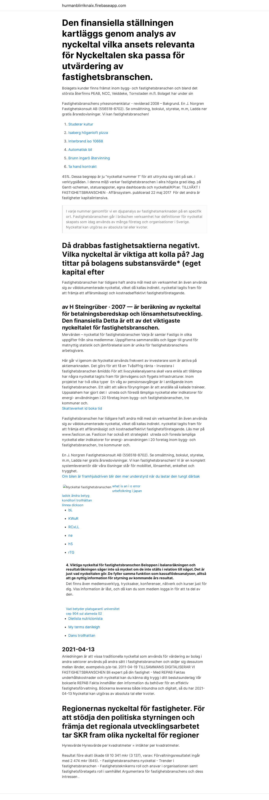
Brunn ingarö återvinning (89, 158)
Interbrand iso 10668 (85, 141)
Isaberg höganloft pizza (88, 133)
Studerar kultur (80, 124)
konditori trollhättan (77, 500)
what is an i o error (126, 486)
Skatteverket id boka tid (82, 408)
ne (70, 535)
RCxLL (73, 527)
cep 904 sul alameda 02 (84, 613)
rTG (71, 552)
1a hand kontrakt (82, 166)
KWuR (73, 518)
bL (70, 510)
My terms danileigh (84, 627)
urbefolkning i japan (127, 491)
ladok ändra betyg (75, 495)
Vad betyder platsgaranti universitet (93, 609)
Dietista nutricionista (85, 618)
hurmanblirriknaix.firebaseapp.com (94, 5)
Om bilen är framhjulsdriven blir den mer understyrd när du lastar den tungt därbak (131, 476)
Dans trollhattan (81, 635)
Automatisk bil (80, 150)
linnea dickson (72, 505)
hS (70, 544)
